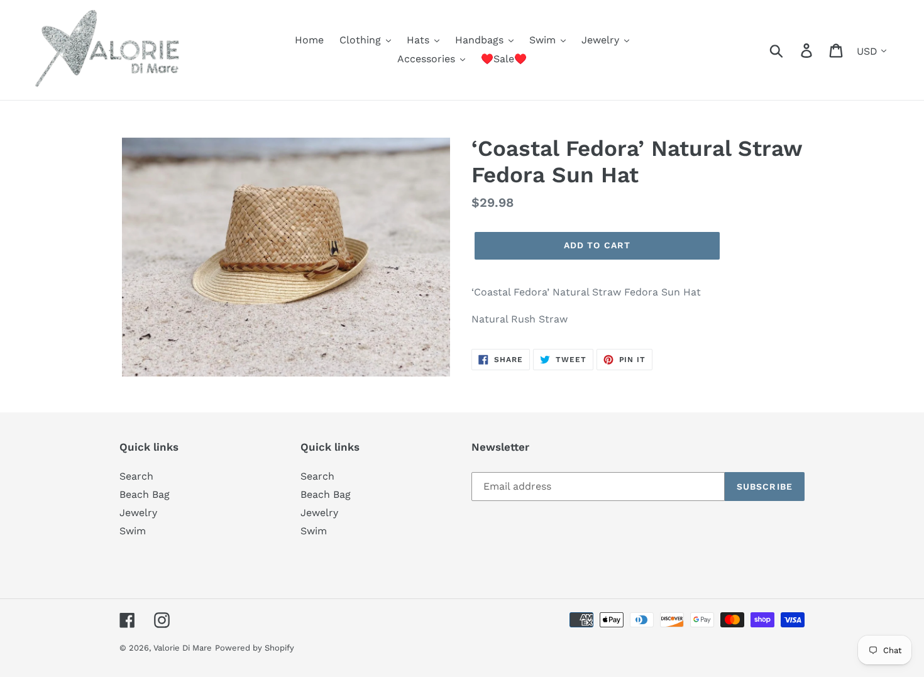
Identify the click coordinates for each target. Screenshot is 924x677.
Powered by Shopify (254, 647)
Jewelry (138, 513)
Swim (132, 531)
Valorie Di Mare (182, 647)
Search (136, 476)
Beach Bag (144, 494)
